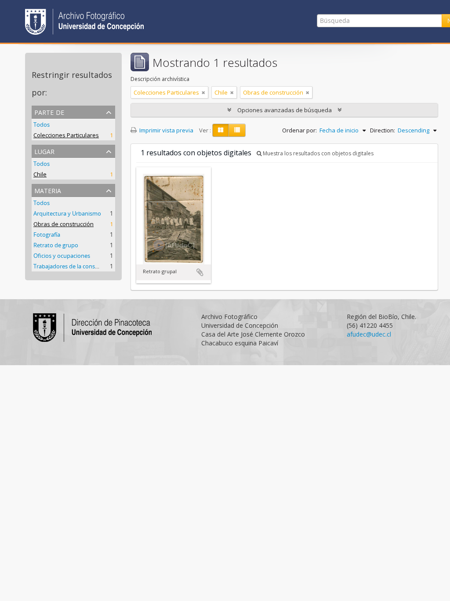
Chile (40, 174)
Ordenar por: (299, 130)
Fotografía (46, 234)
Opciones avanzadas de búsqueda (284, 110)
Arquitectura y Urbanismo (67, 213)
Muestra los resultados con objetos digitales (317, 153)
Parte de (49, 111)
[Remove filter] (203, 92)
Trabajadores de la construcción (74, 266)
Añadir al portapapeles (200, 272)
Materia (47, 190)
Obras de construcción (63, 224)
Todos (41, 124)
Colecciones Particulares (66, 135)
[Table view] (237, 130)
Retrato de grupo (55, 245)
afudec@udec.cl (369, 334)
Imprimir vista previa (165, 130)
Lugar (44, 151)
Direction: (382, 130)
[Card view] (220, 130)
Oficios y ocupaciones (61, 256)
